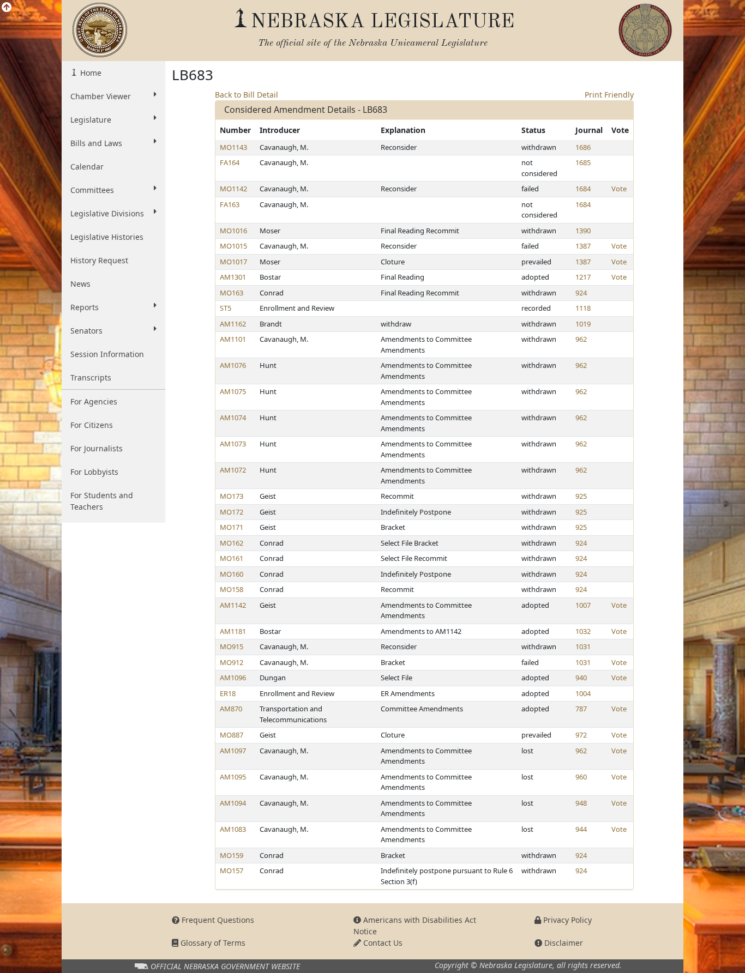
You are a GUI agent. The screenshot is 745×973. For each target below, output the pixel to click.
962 (581, 339)
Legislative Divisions (107, 213)
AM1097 (233, 751)
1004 (583, 693)
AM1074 (233, 417)
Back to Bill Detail (246, 94)
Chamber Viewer (100, 96)
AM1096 (233, 677)
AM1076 (233, 365)
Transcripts (90, 377)
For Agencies (93, 401)
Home (89, 73)
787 (581, 709)
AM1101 (233, 339)
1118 (583, 308)
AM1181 (233, 631)
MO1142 (233, 189)
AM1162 (233, 324)
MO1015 (233, 246)
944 (581, 829)
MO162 (231, 543)
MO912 (231, 662)
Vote (619, 189)
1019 (583, 324)
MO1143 (233, 147)
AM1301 (233, 277)
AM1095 (233, 777)
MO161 (231, 558)
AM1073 (233, 444)
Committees (92, 190)
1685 (583, 162)
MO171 (231, 527)
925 (581, 496)
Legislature (90, 119)
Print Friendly (609, 94)
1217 (583, 277)
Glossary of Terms (211, 943)
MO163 (231, 293)
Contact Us (381, 943)
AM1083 (233, 829)
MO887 (231, 735)
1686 (583, 147)
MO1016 (233, 230)
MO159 (231, 855)
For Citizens (91, 425)
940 (581, 677)
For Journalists (96, 448)
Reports (84, 307)
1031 (583, 646)
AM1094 (233, 803)
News (80, 284)
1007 (583, 605)
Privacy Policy (566, 920)
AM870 (231, 709)
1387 (583, 246)
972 (581, 735)
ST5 (225, 308)
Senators (86, 330)
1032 (583, 631)
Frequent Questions (216, 920)
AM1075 (233, 391)
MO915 (231, 646)
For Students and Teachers (101, 501)
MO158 (231, 589)
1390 (583, 230)
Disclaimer (562, 943)
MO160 (231, 574)
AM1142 (233, 605)
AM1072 (233, 470)
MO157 (231, 870)
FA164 (229, 162)
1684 (583, 189)
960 (581, 777)
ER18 (228, 693)
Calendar (87, 166)
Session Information (107, 354)
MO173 (231, 496)
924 (581, 293)
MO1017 (233, 262)
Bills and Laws (96, 143)
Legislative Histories (106, 237)
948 (581, 803)
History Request (99, 260)
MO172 (231, 512)
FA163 (229, 204)
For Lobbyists (94, 472)
